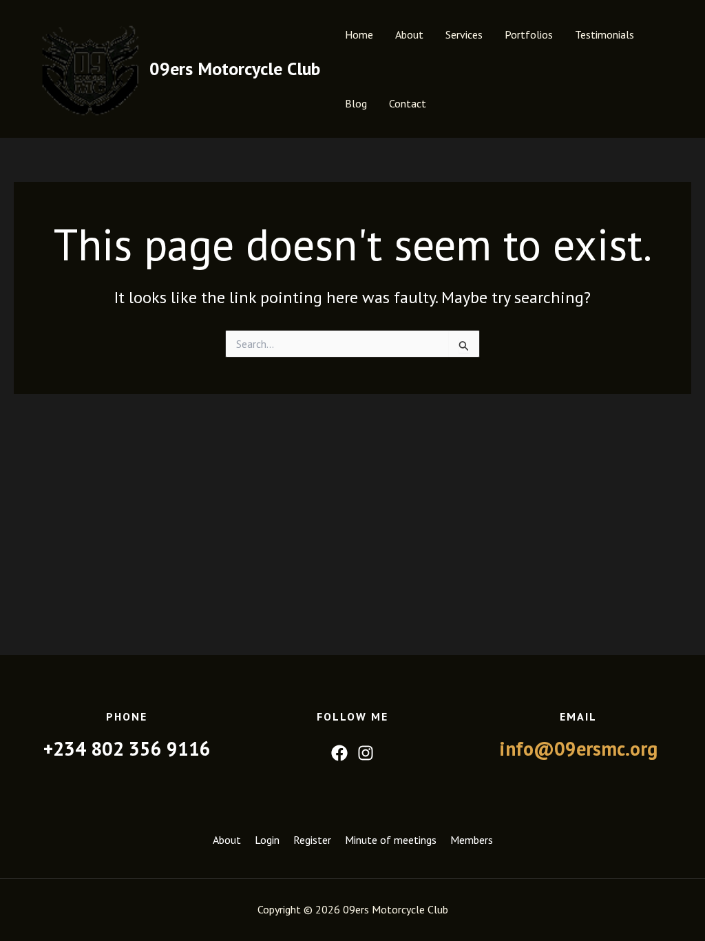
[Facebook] (339, 753)
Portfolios (529, 34)
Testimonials (604, 34)
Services (464, 34)
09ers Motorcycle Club (234, 68)
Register (312, 840)
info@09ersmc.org (578, 748)
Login (267, 840)
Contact (407, 103)
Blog (356, 103)
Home (359, 34)
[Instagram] (365, 753)
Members (471, 840)
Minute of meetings (390, 840)
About (409, 34)
